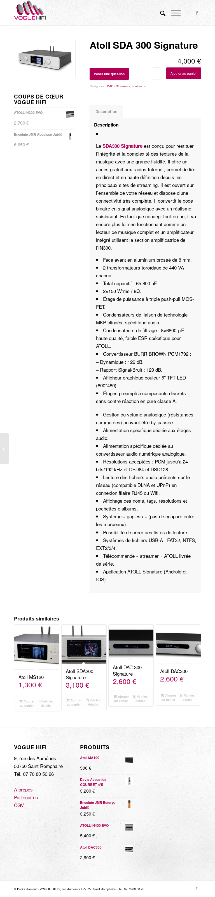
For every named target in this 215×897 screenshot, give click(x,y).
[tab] (106, 111)
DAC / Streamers (118, 86)
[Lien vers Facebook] (197, 13)
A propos (23, 789)
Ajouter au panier (183, 73)
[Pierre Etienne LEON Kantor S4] (4, 448)
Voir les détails (47, 703)
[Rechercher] (160, 12)
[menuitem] (160, 12)
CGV (19, 805)
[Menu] (173, 12)
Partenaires (26, 797)
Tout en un (139, 86)
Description (106, 111)
